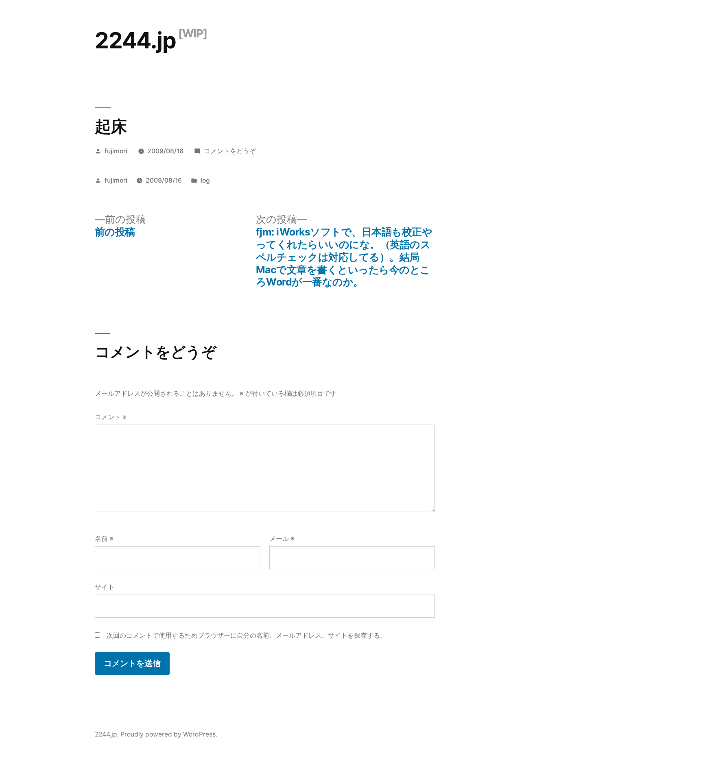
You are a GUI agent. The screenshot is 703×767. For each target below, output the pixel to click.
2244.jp (135, 40)
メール (282, 539)
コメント (111, 417)
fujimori (116, 151)
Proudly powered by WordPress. (168, 734)
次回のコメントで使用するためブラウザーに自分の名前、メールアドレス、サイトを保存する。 (246, 635)
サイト (104, 587)
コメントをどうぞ (230, 151)
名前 (104, 539)
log (205, 180)
